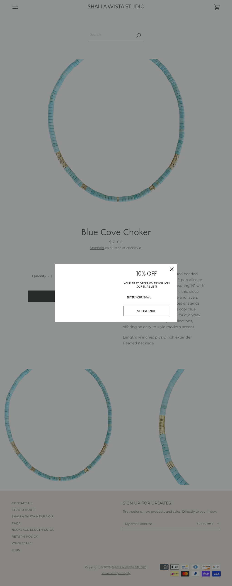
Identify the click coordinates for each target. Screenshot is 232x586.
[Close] (171, 269)
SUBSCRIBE (146, 311)
